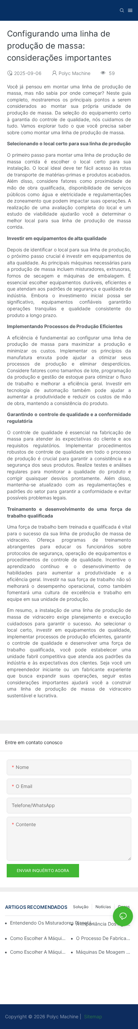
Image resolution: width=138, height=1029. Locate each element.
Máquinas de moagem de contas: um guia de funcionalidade (104, 952)
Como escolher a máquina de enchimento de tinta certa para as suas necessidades (38, 938)
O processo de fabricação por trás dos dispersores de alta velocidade (104, 938)
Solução (80, 906)
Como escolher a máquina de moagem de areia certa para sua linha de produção (38, 952)
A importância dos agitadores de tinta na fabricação (104, 924)
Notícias (103, 906)
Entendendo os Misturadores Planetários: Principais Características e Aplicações (53, 923)
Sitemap (92, 1016)
